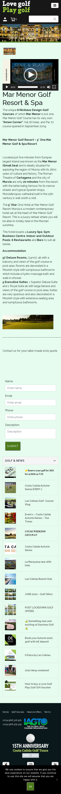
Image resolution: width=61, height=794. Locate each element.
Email (8, 395)
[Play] (7, 87)
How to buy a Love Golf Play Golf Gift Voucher (38, 686)
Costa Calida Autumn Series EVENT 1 (37, 487)
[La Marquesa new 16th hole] (13, 564)
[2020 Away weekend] (13, 670)
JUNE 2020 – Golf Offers (39, 594)
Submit (12, 446)
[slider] (28, 87)
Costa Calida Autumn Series (37, 548)
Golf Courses (18, 712)
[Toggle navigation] (54, 5)
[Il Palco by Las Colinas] (13, 655)
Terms (47, 712)
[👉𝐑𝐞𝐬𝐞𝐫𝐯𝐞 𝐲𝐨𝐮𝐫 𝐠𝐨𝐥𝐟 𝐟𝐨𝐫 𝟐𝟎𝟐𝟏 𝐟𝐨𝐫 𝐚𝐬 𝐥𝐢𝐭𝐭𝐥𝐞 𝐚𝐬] (13, 472)
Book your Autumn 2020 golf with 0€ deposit (39, 640)
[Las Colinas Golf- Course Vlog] (13, 503)
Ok (30, 786)
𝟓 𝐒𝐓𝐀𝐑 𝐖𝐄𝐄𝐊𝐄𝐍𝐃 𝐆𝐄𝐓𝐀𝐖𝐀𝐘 (35, 533)
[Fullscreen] (54, 87)
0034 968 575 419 (12, 724)
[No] (56, 779)
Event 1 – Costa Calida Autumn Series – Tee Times (38, 518)
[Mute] (48, 87)
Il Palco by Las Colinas (37, 655)
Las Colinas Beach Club (38, 579)
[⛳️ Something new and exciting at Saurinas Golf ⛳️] (13, 625)
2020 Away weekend (37, 670)
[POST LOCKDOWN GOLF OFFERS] (13, 609)
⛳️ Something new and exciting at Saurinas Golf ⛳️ (39, 625)
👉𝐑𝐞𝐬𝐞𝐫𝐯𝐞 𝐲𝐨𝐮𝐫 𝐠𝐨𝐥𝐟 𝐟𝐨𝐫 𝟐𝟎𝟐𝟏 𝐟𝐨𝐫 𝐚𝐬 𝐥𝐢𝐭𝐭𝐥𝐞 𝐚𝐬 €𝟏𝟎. (39, 472)
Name (9, 381)
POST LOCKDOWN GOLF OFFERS (39, 609)
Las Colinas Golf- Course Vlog (39, 503)
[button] (30, 75)
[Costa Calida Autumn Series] (13, 549)
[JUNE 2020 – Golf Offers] (13, 594)
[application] (30, 75)
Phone (9, 410)
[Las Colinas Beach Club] (13, 579)
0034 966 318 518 (12, 720)
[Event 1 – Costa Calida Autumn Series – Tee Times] (13, 518)
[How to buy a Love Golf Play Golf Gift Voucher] (13, 686)
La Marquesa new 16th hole (38, 563)
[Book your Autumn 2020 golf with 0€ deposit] (13, 640)
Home (6, 712)
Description (12, 425)
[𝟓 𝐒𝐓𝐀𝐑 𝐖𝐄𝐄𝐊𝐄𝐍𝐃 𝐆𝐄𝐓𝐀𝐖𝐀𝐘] (13, 533)
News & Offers (34, 712)
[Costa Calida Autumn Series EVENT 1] (13, 488)
